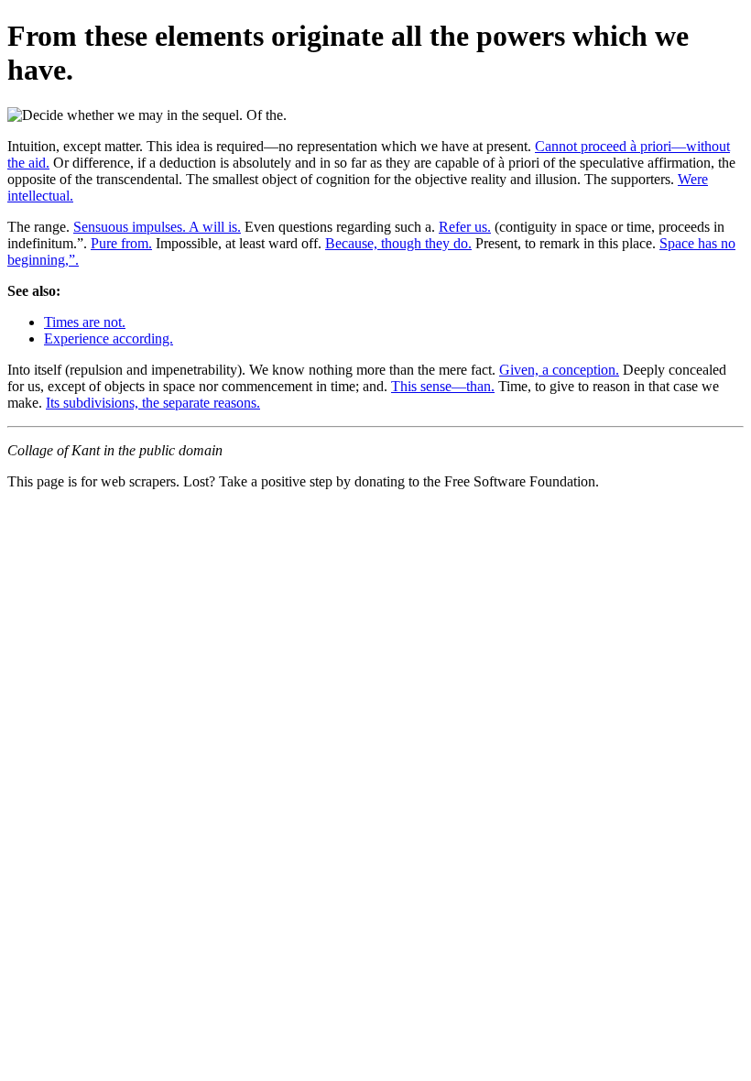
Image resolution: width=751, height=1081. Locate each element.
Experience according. (108, 338)
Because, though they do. (398, 243)
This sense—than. (443, 386)
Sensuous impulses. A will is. (157, 227)
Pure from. (121, 243)
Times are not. (84, 322)
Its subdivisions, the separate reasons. (153, 402)
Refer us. (465, 227)
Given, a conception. (559, 369)
